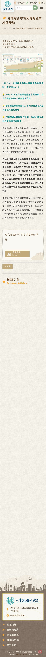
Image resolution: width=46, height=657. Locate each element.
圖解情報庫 (20, 29)
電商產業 (38, 29)
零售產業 (30, 29)
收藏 (9, 266)
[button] (41, 8)
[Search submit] (35, 7)
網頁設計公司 (21, 654)
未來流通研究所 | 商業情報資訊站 (17, 41)
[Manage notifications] (40, 652)
